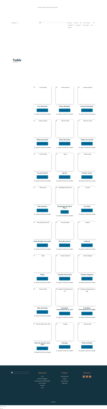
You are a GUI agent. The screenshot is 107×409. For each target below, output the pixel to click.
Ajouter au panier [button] (87, 177)
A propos (70, 23)
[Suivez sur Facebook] (84, 376)
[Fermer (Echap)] (5, 406)
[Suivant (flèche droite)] (2, 408)
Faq (81, 23)
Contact (76, 23)
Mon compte (86, 23)
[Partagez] (3, 406)
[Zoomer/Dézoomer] (0, 406)
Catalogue (13, 23)
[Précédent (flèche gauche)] (0, 408)
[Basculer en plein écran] (2, 406)
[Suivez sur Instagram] (90, 376)
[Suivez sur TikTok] (87, 376)
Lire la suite (65, 212)
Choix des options (42, 110)
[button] (42, 114)
